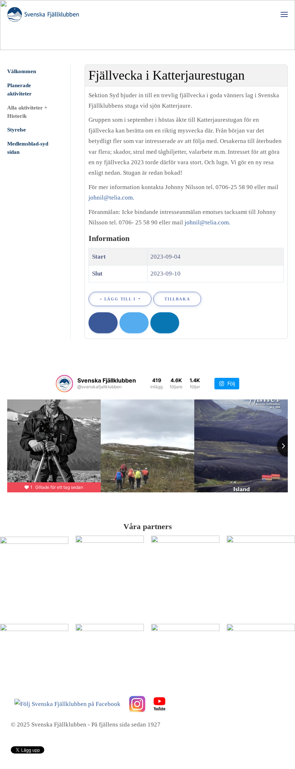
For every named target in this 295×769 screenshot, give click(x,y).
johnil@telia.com (110, 197)
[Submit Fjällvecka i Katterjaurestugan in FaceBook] (103, 322)
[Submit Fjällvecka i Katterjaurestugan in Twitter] (134, 322)
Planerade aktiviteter (19, 89)
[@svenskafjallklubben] (64, 383)
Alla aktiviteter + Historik (27, 112)
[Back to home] (43, 14)
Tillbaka (177, 299)
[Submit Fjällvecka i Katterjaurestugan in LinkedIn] (165, 322)
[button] (284, 14)
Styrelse (16, 130)
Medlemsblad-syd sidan (27, 148)
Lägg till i (120, 299)
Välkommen (21, 71)
